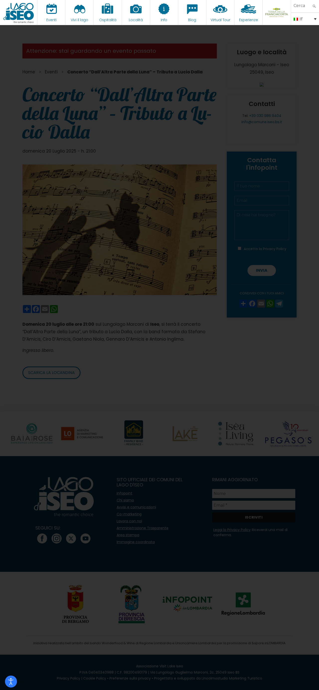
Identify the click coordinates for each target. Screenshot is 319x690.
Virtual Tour (220, 19)
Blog (192, 19)
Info (164, 19)
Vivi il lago (79, 19)
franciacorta (277, 19)
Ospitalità (107, 19)
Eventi (51, 19)
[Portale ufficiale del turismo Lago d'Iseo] (18, 12)
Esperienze (248, 19)
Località (136, 19)
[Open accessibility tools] (11, 682)
